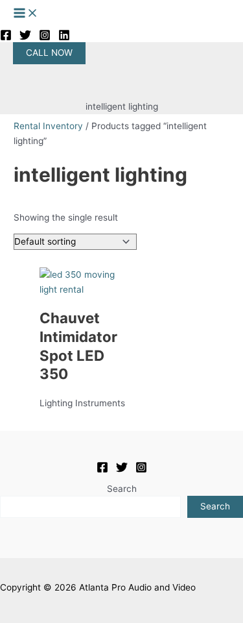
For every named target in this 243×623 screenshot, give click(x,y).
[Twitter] (25, 37)
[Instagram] (45, 37)
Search (122, 488)
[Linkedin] (64, 37)
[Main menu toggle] (26, 14)
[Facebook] (6, 37)
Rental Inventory (48, 126)
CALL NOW (49, 52)
